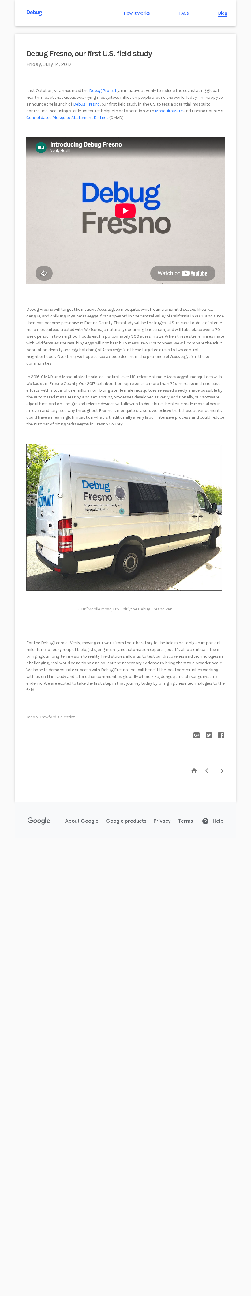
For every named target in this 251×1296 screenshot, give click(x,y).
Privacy (162, 821)
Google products (126, 821)
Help (217, 821)
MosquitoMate (169, 110)
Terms (185, 821)
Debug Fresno (86, 104)
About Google (82, 821)
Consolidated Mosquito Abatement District (67, 117)
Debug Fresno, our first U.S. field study (89, 53)
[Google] (39, 821)
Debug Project (102, 90)
